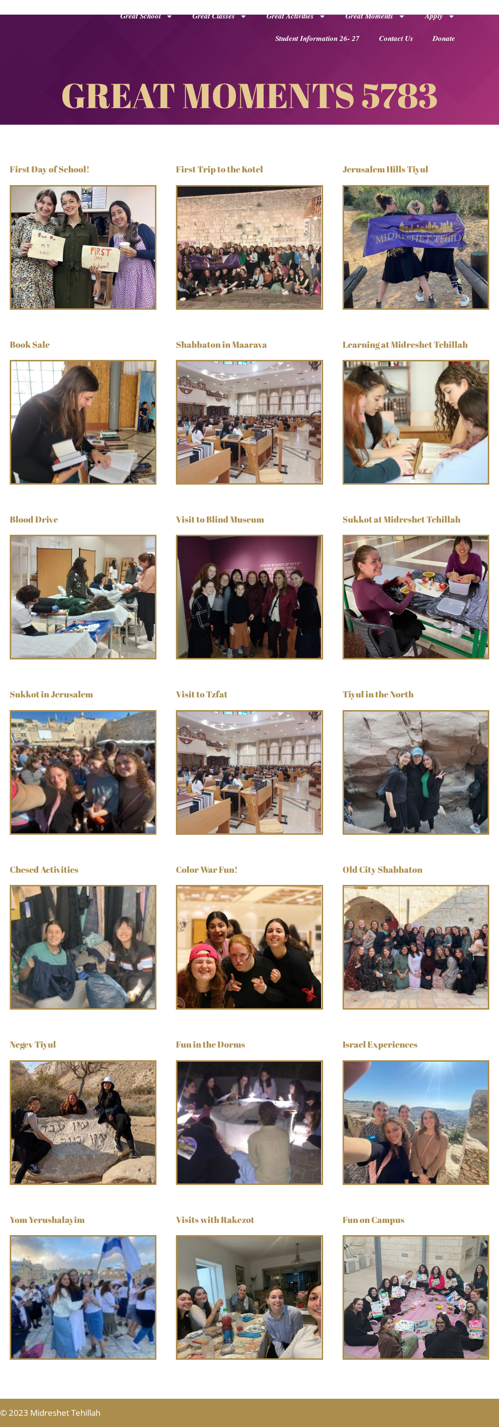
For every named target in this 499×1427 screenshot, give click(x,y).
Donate (444, 38)
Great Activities (290, 16)
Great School (140, 16)
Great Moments (369, 16)
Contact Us (396, 38)
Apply (434, 16)
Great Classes (213, 16)
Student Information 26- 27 (317, 38)
